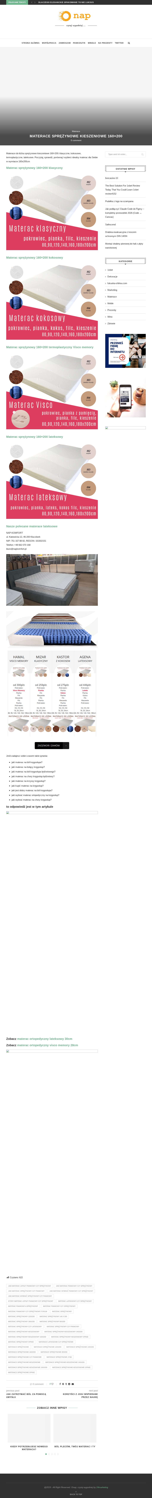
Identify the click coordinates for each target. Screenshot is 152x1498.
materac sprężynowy (62, 1311)
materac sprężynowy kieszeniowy (23, 1332)
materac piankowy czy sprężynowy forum (27, 1311)
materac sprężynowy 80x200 (52, 1321)
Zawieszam (65, 43)
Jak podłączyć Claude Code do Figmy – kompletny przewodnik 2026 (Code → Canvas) (124, 213)
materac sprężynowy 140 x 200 (53, 1316)
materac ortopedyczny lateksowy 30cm (44, 1038)
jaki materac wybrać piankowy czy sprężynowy (71, 1291)
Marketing (112, 290)
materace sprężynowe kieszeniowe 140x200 (64, 1362)
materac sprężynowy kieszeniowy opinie (69, 1337)
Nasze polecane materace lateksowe (31, 526)
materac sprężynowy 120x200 (21, 1316)
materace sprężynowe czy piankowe (25, 1357)
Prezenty (111, 310)
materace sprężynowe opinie (21, 1372)
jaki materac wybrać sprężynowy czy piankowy (30, 1296)
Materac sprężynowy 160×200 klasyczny (34, 167)
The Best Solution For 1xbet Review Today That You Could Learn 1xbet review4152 (122, 189)
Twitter (119, 43)
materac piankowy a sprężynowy (23, 1306)
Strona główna (31, 43)
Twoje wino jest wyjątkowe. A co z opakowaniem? (67, 2)
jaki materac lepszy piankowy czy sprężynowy (29, 1286)
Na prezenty (105, 43)
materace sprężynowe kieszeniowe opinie (71, 1367)
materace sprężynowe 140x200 (80, 1347)
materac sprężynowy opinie (21, 1342)
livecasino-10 (111, 178)
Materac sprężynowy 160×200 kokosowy (34, 257)
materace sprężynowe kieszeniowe (24, 1362)
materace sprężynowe (18, 1347)
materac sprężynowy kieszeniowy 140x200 (63, 1332)
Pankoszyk (79, 43)
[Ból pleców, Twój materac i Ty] (74, 1428)
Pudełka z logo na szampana (119, 201)
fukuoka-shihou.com (117, 283)
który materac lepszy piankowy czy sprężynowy (30, 1301)
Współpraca (49, 43)
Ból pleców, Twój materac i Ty (74, 1446)
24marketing (102, 1487)
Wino (109, 316)
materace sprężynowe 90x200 (54, 1352)
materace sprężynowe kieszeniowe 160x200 (27, 1367)
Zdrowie (111, 323)
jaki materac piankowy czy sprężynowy (74, 1286)
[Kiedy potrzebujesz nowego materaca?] (29, 1428)
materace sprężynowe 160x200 (22, 1352)
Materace (76, 131)
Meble (110, 303)
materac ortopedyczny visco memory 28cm (47, 1045)
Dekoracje (112, 276)
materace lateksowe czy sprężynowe (56, 1342)
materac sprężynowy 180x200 (21, 1321)
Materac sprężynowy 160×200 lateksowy (34, 436)
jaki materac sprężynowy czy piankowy (26, 1291)
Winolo (92, 43)
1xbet (110, 270)
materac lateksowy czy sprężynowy (75, 1301)
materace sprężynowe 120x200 (47, 1347)
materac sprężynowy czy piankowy (63, 1326)
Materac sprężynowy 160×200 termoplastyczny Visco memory (49, 347)
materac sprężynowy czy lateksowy (25, 1326)
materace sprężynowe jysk (59, 1357)
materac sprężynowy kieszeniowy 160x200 (27, 1337)
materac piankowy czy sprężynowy (59, 1306)
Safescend (110, 224)
